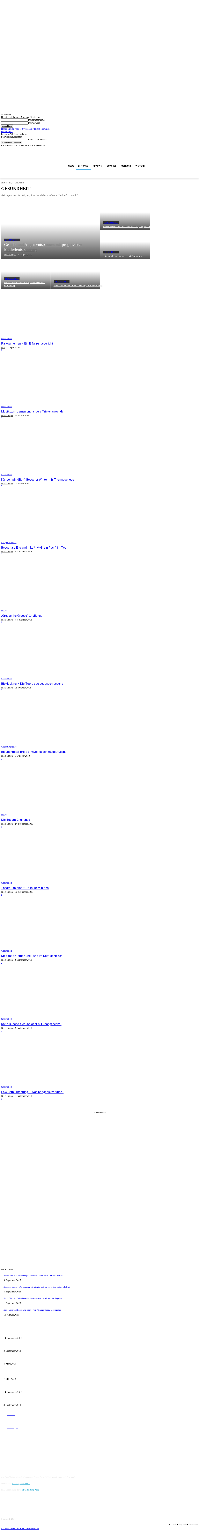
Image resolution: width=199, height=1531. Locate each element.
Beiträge (9, 183)
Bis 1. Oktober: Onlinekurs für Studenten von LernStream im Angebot (32, 1298)
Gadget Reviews (8, 542)
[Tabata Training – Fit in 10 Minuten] (52, 858)
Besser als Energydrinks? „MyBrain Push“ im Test (34, 547)
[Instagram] (184, 149)
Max (3, 347)
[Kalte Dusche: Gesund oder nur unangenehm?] (52, 994)
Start (3, 183)
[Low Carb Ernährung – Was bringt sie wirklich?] (52, 1062)
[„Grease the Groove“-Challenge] (52, 586)
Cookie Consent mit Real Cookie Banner (20, 1528)
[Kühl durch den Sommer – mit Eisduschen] (125, 244)
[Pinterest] (27, 1503)
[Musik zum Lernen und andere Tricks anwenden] (52, 382)
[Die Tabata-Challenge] (52, 790)
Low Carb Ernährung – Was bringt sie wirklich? (32, 1092)
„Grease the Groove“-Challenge (21, 615)
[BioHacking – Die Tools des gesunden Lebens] (52, 654)
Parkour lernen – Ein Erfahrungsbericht (27, 343)
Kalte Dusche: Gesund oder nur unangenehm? (31, 1024)
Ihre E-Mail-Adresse (37, 139)
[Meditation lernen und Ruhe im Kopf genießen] (52, 926)
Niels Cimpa (7, 415)
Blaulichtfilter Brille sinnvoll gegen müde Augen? (33, 752)
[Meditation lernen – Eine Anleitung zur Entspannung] (76, 274)
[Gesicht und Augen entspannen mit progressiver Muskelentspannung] (50, 230)
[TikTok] (192, 149)
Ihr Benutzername (36, 120)
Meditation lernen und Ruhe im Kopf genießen (31, 956)
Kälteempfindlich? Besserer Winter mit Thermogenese (37, 479)
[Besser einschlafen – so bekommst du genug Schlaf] (125, 215)
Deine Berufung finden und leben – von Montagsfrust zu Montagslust (32, 1310)
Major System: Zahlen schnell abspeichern (20, 1332)
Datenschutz (7, 131)
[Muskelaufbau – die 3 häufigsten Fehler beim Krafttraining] (26, 274)
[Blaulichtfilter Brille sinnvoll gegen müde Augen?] (52, 722)
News (4, 610)
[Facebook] (180, 149)
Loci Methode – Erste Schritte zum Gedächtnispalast (25, 1399)
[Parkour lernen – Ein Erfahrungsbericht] (52, 314)
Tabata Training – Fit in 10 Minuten (25, 888)
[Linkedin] (188, 149)
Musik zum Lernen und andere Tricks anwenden (33, 411)
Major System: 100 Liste (13, 1374)
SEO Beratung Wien (30, 1490)
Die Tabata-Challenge (15, 819)
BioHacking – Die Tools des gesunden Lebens (32, 683)
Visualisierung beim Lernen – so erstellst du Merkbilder (26, 1358)
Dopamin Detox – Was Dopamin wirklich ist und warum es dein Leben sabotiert (36, 1287)
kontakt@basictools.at (21, 1483)
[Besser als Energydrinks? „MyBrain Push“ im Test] (52, 518)
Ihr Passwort (34, 123)
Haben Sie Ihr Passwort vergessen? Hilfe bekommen (25, 129)
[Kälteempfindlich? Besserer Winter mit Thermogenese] (52, 450)
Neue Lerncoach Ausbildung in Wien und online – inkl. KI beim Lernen (33, 1275)
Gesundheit (12, 240)
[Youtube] (196, 149)
